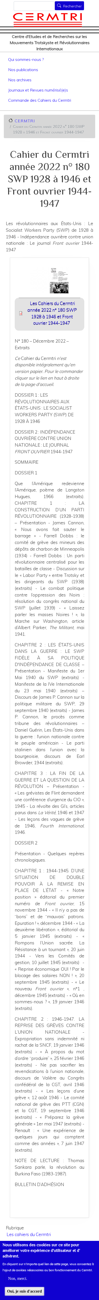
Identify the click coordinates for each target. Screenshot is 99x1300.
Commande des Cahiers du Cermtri (39, 100)
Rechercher (72, 6)
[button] (50, 281)
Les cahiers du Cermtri (29, 1234)
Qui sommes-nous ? (26, 59)
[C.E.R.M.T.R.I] (47, 20)
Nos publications (23, 69)
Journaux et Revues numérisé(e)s (38, 90)
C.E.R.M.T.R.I (25, 120)
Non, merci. (17, 1278)
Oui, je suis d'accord (24, 1291)
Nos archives (19, 79)
